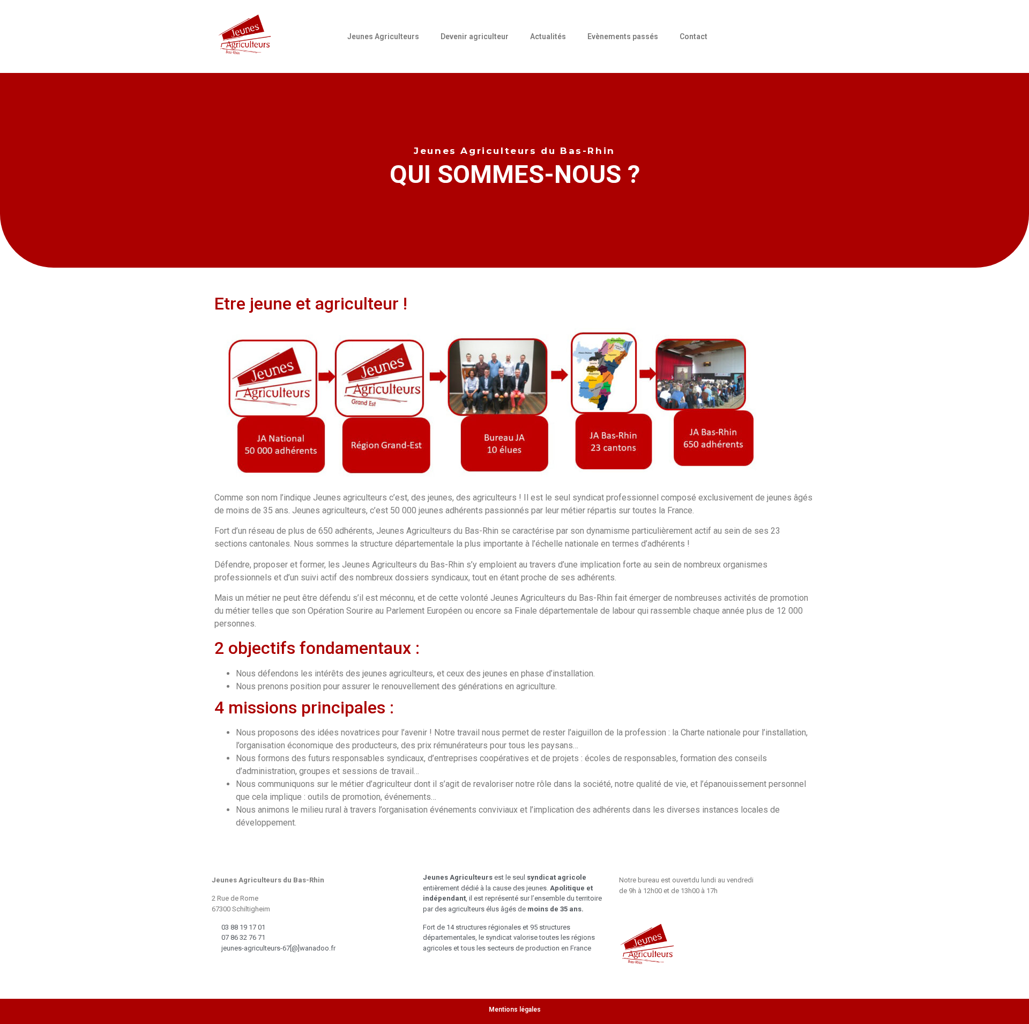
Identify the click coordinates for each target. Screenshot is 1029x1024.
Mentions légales (515, 1009)
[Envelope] (739, 35)
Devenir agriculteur (475, 36)
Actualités (548, 36)
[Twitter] (781, 35)
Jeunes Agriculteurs (383, 36)
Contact (693, 36)
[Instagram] (802, 35)
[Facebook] (760, 35)
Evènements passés (622, 36)
